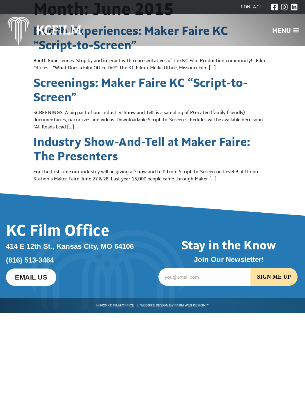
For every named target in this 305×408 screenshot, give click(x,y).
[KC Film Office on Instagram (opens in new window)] (284, 7)
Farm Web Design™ (192, 305)
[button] (285, 30)
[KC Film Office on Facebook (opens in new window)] (274, 7)
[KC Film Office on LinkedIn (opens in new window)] (294, 7)
